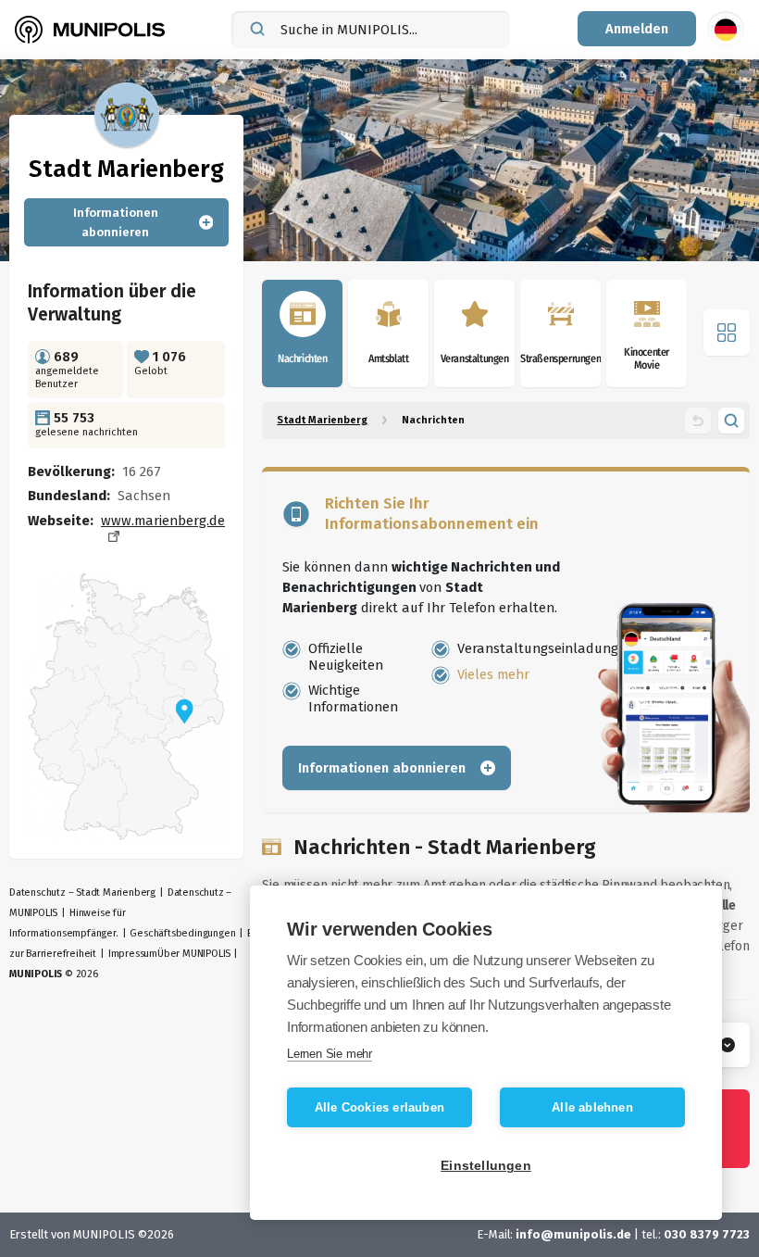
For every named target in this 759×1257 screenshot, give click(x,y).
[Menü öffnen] (726, 332)
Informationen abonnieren (115, 222)
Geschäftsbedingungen (182, 933)
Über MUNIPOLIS (193, 954)
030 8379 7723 (707, 1234)
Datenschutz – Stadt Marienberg (82, 892)
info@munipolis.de (573, 1234)
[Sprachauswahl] (725, 29)
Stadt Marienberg (322, 420)
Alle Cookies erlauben (379, 1107)
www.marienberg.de (163, 520)
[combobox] (370, 29)
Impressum (132, 954)
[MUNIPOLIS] (90, 30)
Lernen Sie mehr (329, 1054)
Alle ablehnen (592, 1107)
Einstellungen (486, 1166)
